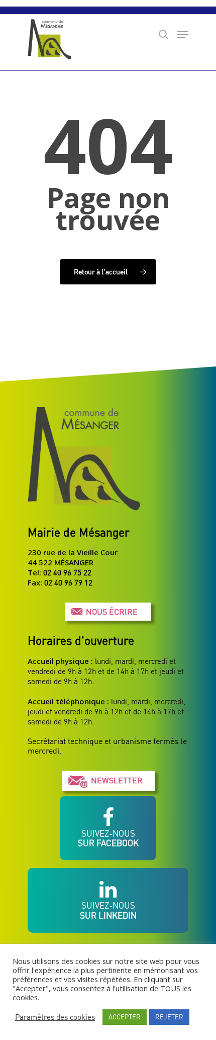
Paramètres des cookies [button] (55, 1017)
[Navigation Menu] (182, 34)
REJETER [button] (169, 1017)
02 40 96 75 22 (67, 572)
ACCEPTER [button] (125, 1017)
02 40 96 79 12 (68, 582)
